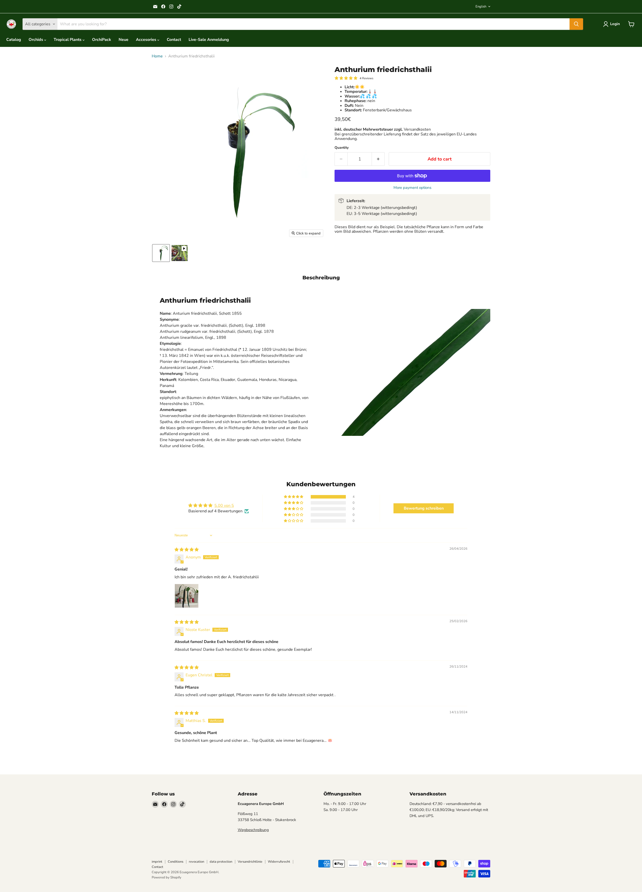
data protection (221, 861)
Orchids (36, 39)
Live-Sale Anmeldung (209, 39)
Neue (123, 39)
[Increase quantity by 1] (378, 159)
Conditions (175, 861)
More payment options (412, 188)
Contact (174, 39)
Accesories (146, 39)
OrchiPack (101, 39)
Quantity (342, 148)
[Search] (576, 24)
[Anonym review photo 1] (187, 596)
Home (157, 56)
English (480, 6)
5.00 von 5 (224, 505)
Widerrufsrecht (279, 861)
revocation (196, 861)
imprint (157, 861)
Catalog (13, 39)
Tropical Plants (68, 39)
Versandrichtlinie (250, 861)
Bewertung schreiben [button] (424, 508)
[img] (187, 549)
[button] (612, 24)
